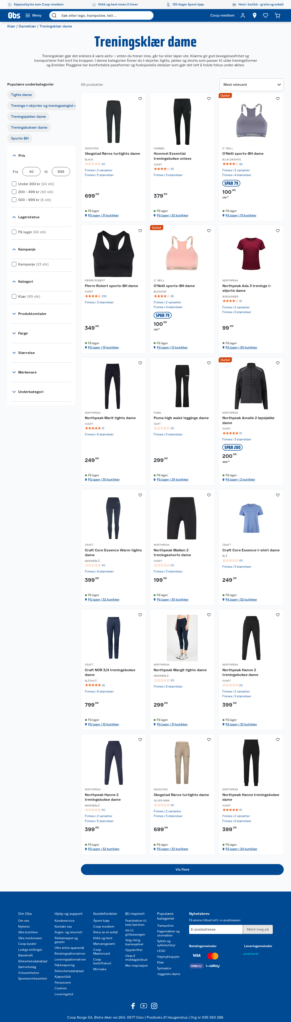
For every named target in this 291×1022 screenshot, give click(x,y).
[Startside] (14, 15)
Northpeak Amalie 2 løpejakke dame (248, 420)
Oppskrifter (134, 950)
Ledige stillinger (30, 949)
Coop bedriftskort (102, 961)
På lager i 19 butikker (103, 347)
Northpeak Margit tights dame (180, 670)
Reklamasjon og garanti (66, 940)
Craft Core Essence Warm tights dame (113, 552)
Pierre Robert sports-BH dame (111, 286)
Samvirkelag (27, 967)
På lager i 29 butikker (173, 479)
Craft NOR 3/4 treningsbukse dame (110, 672)
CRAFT (89, 544)
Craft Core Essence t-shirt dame (251, 550)
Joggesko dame (168, 974)
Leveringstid (64, 994)
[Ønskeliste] (265, 15)
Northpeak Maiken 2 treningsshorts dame (172, 552)
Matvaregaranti (104, 944)
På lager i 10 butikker (103, 724)
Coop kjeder (27, 944)
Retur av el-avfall (105, 932)
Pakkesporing (65, 965)
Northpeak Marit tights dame (110, 418)
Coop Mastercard (101, 952)
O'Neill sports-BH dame (242, 153)
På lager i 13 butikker (241, 215)
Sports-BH (20, 138)
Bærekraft (25, 955)
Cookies (61, 988)
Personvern (63, 982)
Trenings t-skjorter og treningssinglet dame (47, 105)
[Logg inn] (242, 15)
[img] (113, 164)
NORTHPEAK (230, 280)
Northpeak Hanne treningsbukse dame (250, 797)
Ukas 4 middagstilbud (136, 958)
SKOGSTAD (92, 148)
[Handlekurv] (277, 15)
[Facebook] (133, 1005)
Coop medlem (103, 926)
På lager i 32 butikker (172, 215)
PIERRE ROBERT (95, 280)
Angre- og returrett (69, 932)
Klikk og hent (103, 938)
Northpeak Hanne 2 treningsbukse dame (240, 672)
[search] (54, 15)
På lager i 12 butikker (172, 347)
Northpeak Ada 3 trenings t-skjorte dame (246, 288)
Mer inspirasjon (136, 965)
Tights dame (21, 95)
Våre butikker (28, 932)
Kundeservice (65, 920)
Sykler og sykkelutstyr (166, 943)
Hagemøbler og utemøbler (168, 933)
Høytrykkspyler (168, 956)
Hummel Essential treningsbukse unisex (172, 156)
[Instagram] (154, 1005)
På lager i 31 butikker (103, 215)
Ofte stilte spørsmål (69, 948)
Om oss (23, 920)
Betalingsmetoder (203, 946)
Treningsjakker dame (28, 116)
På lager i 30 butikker (241, 347)
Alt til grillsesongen (135, 932)
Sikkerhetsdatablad (32, 961)
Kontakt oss (63, 926)
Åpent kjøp (101, 920)
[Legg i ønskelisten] (140, 99)
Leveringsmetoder (258, 946)
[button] (182, 869)
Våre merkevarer (30, 938)
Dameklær (27, 26)
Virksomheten (28, 973)
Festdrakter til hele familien (135, 922)
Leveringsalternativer (70, 959)
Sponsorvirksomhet (32, 978)
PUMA (157, 412)
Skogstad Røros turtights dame (112, 153)
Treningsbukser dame (29, 127)
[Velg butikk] (254, 15)
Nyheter (24, 926)
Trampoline (165, 925)
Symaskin (164, 968)
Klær (11, 26)
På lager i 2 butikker (240, 479)
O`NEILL (227, 148)
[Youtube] (143, 1005)
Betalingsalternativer (70, 953)
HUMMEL (159, 148)
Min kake (99, 969)
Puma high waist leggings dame (181, 418)
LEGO (161, 951)
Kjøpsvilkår (63, 976)
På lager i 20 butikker (241, 849)
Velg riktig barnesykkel (134, 942)
